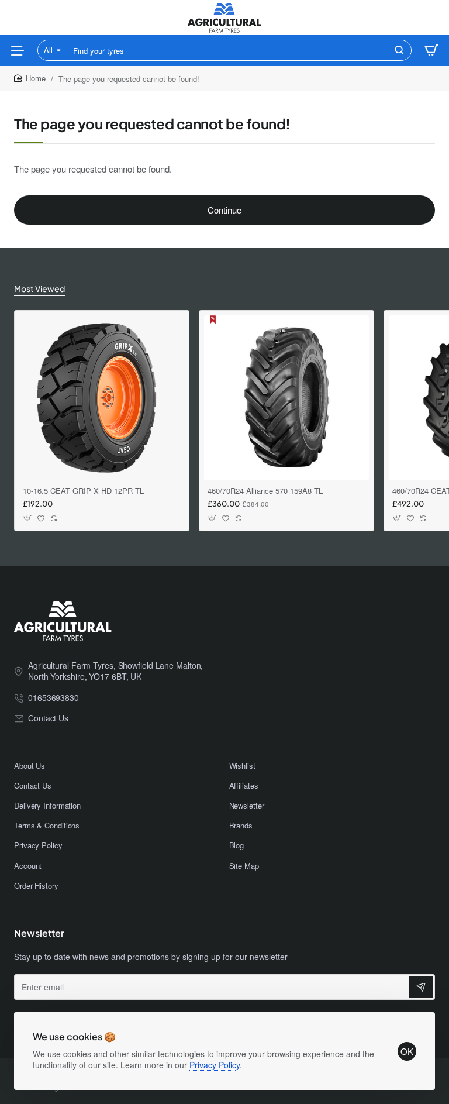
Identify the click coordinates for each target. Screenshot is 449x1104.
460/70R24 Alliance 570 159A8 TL (265, 491)
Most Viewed (39, 288)
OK (406, 1051)
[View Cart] (431, 50)
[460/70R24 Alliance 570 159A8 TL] (286, 397)
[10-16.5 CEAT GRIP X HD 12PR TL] (101, 397)
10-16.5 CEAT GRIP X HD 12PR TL (83, 491)
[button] (27, 518)
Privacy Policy (214, 1065)
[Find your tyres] (399, 50)
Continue (224, 210)
